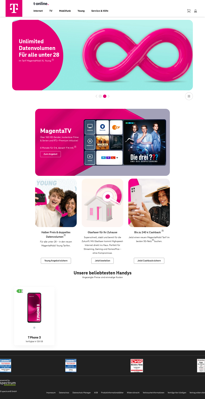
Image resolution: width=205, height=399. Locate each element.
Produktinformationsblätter (112, 392)
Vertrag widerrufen (197, 392)
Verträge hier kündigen (177, 392)
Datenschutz (64, 392)
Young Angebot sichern (46, 180)
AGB (96, 392)
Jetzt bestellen (19, 21)
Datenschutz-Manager (82, 392)
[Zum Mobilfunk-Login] (195, 11)
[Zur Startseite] (14, 8)
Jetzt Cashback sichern (139, 180)
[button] (19, 291)
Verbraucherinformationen (153, 392)
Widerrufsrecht (133, 392)
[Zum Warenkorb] (188, 11)
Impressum (51, 392)
